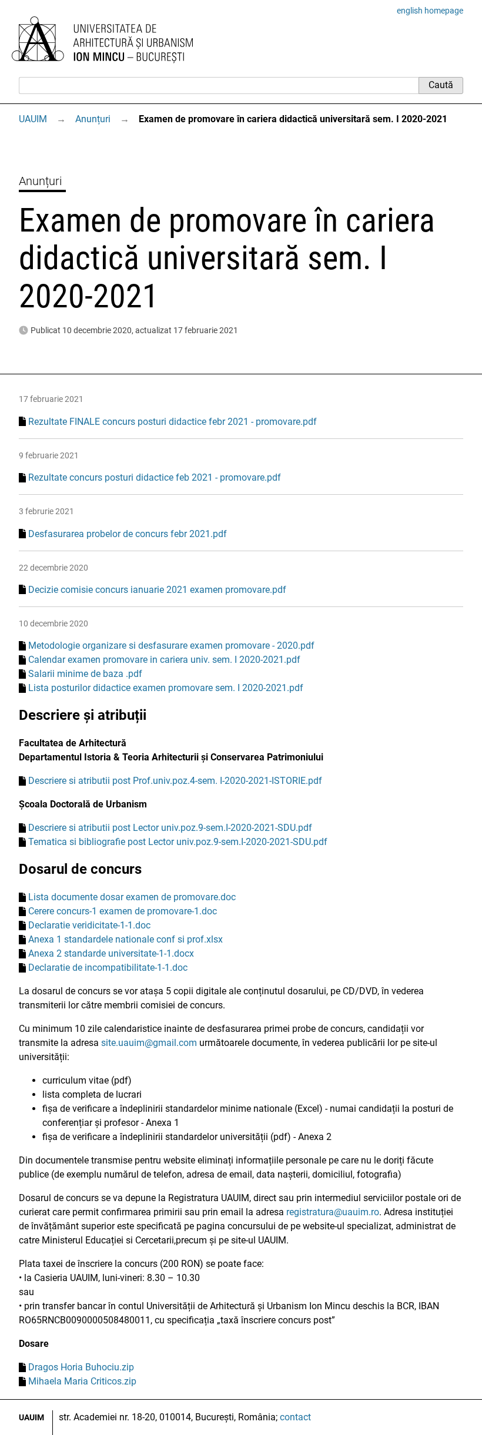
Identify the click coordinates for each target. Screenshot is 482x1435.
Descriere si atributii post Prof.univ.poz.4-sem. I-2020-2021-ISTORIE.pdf (175, 780)
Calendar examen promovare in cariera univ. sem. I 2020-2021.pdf (164, 659)
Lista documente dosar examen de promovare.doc (132, 897)
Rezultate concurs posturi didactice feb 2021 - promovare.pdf (154, 477)
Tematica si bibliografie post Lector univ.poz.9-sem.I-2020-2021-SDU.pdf (177, 841)
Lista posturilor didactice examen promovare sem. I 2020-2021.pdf (165, 687)
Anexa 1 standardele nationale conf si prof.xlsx (125, 939)
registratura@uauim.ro (332, 1212)
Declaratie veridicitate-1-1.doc (89, 925)
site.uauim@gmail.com (149, 1042)
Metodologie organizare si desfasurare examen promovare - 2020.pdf (171, 645)
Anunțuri (93, 119)
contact (295, 1417)
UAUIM (33, 119)
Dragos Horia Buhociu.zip (81, 1367)
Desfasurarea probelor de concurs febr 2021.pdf (127, 533)
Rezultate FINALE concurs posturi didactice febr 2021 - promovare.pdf (172, 421)
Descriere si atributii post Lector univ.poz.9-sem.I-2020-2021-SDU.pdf (170, 827)
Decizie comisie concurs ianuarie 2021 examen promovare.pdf (157, 589)
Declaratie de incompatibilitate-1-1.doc (108, 967)
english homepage (430, 10)
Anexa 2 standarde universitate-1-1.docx (111, 953)
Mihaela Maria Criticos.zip (82, 1381)
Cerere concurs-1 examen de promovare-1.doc (122, 911)
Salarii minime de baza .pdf (85, 673)
